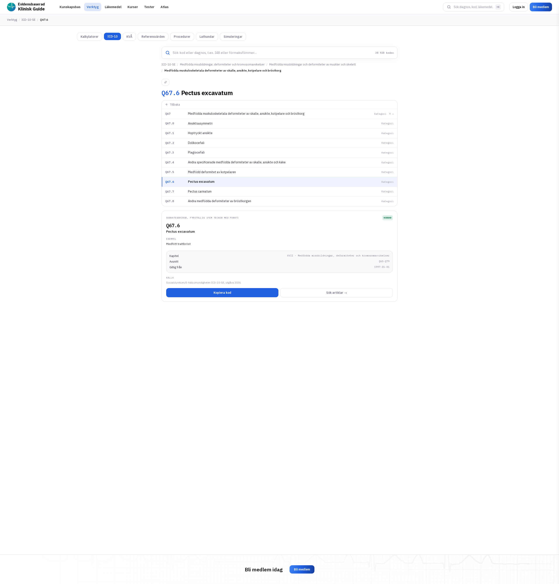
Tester (149, 7)
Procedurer (182, 37)
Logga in (519, 7)
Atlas (164, 7)
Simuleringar (233, 37)
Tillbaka (175, 104)
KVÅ (129, 37)
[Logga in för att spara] (165, 82)
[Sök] (449, 7)
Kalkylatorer (89, 37)
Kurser (133, 7)
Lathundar (207, 37)
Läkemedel (113, 7)
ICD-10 (112, 36)
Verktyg (93, 7)
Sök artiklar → (336, 293)
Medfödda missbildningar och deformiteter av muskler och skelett (312, 64)
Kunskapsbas (70, 7)
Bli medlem (541, 7)
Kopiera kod (222, 293)
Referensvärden (153, 37)
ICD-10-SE (28, 20)
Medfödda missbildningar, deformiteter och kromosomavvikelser (222, 64)
